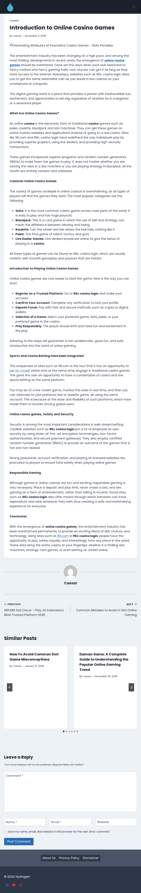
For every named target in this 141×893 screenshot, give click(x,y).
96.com (62, 536)
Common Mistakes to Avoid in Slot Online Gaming (106, 610)
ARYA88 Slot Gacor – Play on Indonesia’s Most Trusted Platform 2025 (34, 610)
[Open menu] (134, 6)
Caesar (17, 36)
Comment (14, 776)
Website (103, 822)
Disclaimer (91, 858)
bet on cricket (20, 371)
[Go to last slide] (9, 687)
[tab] (63, 731)
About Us (49, 858)
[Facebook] (7, 885)
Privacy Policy (69, 858)
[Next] (131, 687)
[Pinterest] (20, 885)
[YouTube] (14, 885)
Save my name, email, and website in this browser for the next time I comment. (59, 831)
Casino (14, 20)
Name (11, 822)
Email (56, 822)
